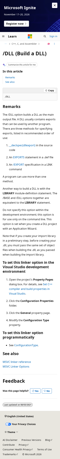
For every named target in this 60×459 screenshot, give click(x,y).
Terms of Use (44, 449)
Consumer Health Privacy (17, 449)
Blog (47, 440)
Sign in (53, 36)
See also (9, 81)
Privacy (22, 444)
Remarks (10, 77)
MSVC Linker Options (16, 366)
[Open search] (45, 36)
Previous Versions (31, 440)
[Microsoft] (30, 36)
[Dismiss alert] (54, 5)
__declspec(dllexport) (22, 145)
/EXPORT (18, 164)
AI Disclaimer (10, 440)
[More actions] (54, 43)
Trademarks (9, 454)
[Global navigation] (3, 36)
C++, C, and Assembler (24, 43)
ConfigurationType (26, 345)
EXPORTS (18, 157)
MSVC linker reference (17, 362)
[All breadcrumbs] (5, 43)
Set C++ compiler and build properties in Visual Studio (30, 288)
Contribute (9, 444)
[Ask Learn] (49, 43)
